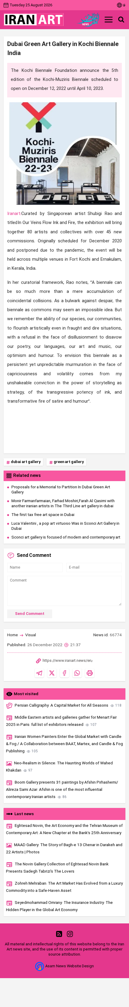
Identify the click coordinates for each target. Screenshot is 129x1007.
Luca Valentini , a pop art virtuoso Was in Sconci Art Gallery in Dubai (65, 526)
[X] (51, 672)
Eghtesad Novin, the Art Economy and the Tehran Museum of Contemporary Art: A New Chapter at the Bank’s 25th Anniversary (64, 829)
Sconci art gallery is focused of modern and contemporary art (65, 537)
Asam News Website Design (69, 966)
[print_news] (89, 672)
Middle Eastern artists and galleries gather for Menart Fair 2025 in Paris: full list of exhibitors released (61, 721)
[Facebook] (64, 672)
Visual (30, 635)
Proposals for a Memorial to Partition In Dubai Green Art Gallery (60, 490)
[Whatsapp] (77, 672)
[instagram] (70, 934)
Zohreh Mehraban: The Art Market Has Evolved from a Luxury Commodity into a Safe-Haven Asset (64, 887)
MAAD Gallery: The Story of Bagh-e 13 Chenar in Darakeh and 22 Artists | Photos (64, 849)
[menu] (108, 19)
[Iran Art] (34, 19)
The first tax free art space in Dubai (42, 514)
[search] (121, 20)
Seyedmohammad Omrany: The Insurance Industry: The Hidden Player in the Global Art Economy (59, 906)
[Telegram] (39, 672)
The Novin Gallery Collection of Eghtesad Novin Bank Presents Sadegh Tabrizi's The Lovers (57, 868)
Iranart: (14, 214)
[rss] (59, 934)
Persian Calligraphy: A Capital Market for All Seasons (68, 705)
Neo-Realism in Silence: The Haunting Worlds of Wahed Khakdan (59, 767)
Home (12, 635)
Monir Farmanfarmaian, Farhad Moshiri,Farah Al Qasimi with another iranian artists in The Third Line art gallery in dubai (63, 504)
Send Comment (29, 613)
